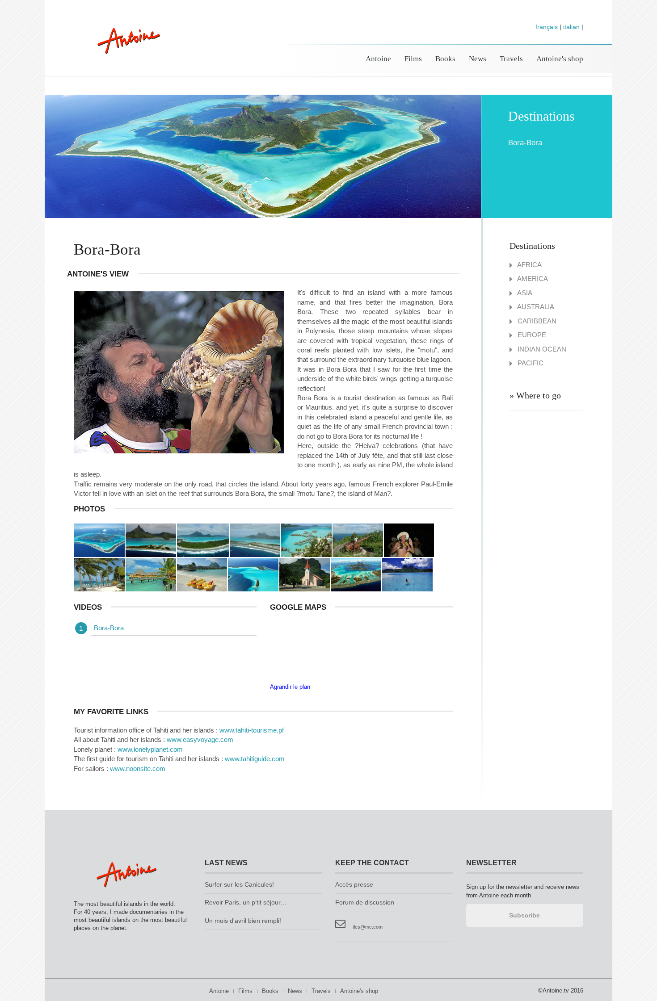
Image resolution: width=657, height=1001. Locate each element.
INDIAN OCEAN (541, 349)
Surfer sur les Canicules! (239, 884)
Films (413, 58)
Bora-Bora (109, 628)
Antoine (124, 50)
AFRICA (529, 264)
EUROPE (531, 335)
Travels (511, 58)
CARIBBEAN (536, 321)
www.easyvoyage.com (200, 739)
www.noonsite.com (137, 768)
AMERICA (532, 278)
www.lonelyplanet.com (150, 749)
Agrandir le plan (290, 686)
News (477, 58)
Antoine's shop (559, 58)
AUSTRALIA (535, 306)
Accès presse (354, 884)
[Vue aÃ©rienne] (99, 539)
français (546, 26)
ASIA (524, 293)
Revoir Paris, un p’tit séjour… (246, 902)
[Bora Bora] (151, 539)
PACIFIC (529, 363)
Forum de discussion (364, 902)
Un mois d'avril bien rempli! (243, 920)
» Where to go (535, 395)
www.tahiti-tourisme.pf (251, 730)
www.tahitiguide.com (255, 758)
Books (445, 58)
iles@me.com (368, 927)
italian (571, 26)
